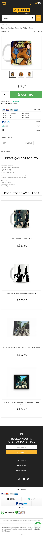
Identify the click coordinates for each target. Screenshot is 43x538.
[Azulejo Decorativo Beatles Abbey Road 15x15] (21, 336)
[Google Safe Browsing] (20, 512)
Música (15, 25)
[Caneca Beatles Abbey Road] (21, 227)
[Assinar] (21, 452)
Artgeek (40, 31)
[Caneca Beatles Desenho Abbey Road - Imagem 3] (29, 74)
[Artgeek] (21, 10)
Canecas (8, 25)
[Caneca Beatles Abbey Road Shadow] (21, 281)
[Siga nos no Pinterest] (28, 479)
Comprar (27, 94)
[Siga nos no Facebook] (15, 479)
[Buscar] (32, 18)
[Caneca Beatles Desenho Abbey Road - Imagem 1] (12, 74)
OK (29, 143)
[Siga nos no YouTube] (19, 479)
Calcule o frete (6, 137)
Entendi (21, 534)
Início (2, 25)
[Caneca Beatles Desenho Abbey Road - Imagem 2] (21, 74)
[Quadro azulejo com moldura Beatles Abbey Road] (21, 390)
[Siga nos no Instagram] (24, 479)
